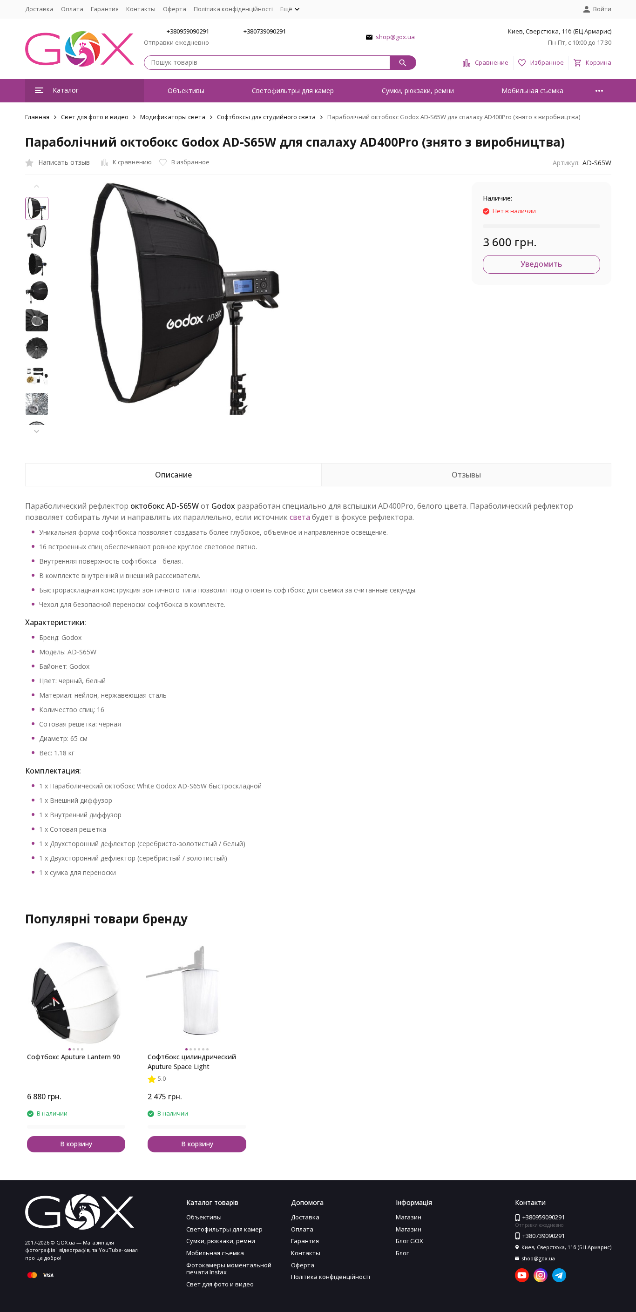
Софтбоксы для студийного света (266, 117)
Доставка (39, 9)
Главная (37, 117)
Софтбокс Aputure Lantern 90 (73, 1056)
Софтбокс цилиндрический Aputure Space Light (192, 1061)
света (300, 517)
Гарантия (105, 9)
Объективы (186, 90)
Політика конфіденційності (233, 9)
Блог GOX (409, 1241)
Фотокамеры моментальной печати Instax (228, 1269)
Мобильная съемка (532, 90)
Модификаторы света (172, 117)
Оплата (72, 9)
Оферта (174, 9)
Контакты (141, 9)
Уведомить (541, 264)
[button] (36, 431)
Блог (402, 1253)
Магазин (408, 1217)
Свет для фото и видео (95, 117)
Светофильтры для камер (293, 90)
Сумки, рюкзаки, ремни (418, 90)
